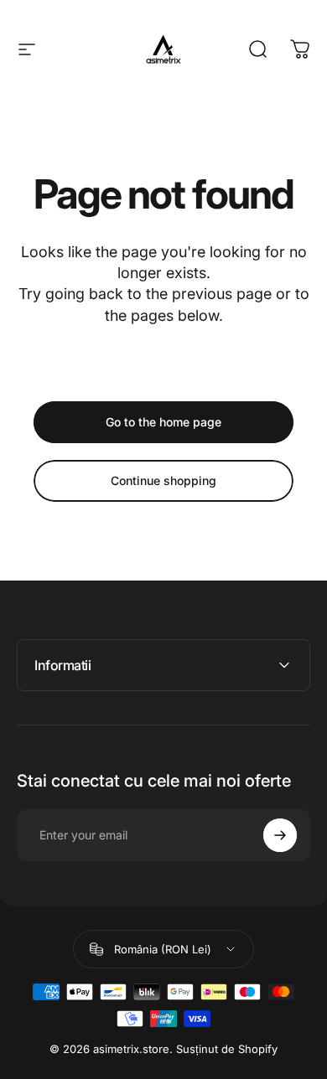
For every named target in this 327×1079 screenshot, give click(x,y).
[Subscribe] (280, 835)
